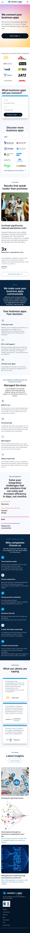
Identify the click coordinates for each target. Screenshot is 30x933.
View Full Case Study (14, 274)
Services (5, 909)
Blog (4, 917)
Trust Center (6, 920)
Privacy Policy (6, 925)
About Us (5, 914)
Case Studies (6, 912)
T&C (4, 922)
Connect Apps (12, 115)
